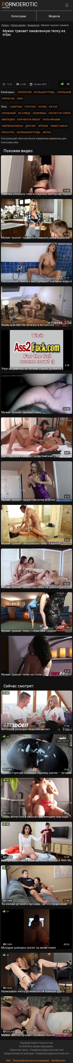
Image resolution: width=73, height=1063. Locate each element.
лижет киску (59, 125)
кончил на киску (28, 119)
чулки (42, 106)
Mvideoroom (58, 1060)
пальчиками (51, 119)
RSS (8, 1060)
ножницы (39, 113)
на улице (24, 113)
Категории (18, 16)
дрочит (31, 125)
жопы (47, 132)
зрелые (43, 125)
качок (53, 106)
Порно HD (8, 98)
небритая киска (12, 125)
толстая (29, 106)
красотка (8, 132)
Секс (20, 98)
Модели (54, 16)
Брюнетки (25, 92)
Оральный (64, 92)
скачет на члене (60, 113)
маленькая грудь (28, 132)
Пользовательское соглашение (31, 1060)
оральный (9, 113)
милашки (8, 119)
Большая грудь (44, 92)
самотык (16, 106)
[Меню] (66, 5)
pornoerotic (20, 4)
